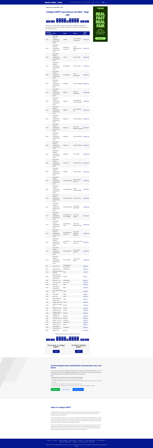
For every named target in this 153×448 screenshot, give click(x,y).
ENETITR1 (85, 287)
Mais (97, 2)
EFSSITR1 (85, 299)
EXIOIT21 (85, 276)
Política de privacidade (63, 440)
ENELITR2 (85, 296)
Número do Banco (76, 2)
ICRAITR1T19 (86, 66)
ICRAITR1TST (86, 145)
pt (104, 2)
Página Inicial (49, 7)
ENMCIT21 (85, 313)
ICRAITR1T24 (86, 180)
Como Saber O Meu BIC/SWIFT (65, 441)
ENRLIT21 (85, 324)
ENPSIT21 (85, 322)
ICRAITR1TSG (86, 224)
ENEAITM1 (85, 310)
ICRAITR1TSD (86, 207)
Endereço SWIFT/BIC (101, 440)
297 (70, 20)
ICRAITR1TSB (86, 154)
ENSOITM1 (85, 305)
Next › (82, 21)
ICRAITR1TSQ (86, 92)
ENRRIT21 (85, 316)
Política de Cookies (72, 440)
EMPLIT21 (85, 280)
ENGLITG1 (85, 308)
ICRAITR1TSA (86, 136)
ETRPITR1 (85, 272)
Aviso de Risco (80, 440)
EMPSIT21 (85, 269)
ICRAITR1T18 (86, 48)
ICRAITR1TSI (86, 242)
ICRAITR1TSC (86, 171)
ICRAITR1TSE (86, 198)
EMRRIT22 (85, 266)
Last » (87, 21)
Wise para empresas (78, 389)
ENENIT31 (85, 327)
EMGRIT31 (85, 282)
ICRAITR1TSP (86, 101)
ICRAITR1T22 (86, 189)
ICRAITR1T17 (86, 74)
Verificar (79, 351)
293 (59, 20)
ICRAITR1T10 (86, 118)
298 (72, 20)
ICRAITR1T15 (86, 127)
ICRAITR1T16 (86, 83)
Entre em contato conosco (90, 440)
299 (75, 20)
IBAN (93, 2)
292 (57, 20)
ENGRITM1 (85, 302)
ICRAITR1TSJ (86, 251)
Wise (52, 375)
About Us (55, 440)
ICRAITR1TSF (86, 215)
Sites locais (49, 440)
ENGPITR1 (85, 291)
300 (77, 20)
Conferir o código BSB (83, 441)
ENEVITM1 (85, 330)
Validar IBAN (75, 441)
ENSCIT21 (85, 318)
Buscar (56, 351)
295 (65, 20)
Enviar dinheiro (55, 389)
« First (48, 21)
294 (62, 20)
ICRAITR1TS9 (86, 57)
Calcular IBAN (91, 441)
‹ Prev (52, 21)
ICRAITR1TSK (86, 259)
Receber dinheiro (66, 389)
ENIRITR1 (85, 294)
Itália (62, 7)
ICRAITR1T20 (86, 39)
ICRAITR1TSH (86, 233)
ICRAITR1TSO (86, 110)
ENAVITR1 (85, 284)
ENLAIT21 (85, 320)
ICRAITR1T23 (86, 163)
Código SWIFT (86, 2)
